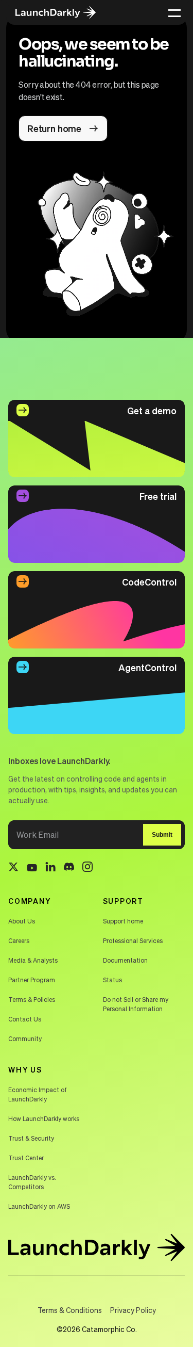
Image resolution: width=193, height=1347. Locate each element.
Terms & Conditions (70, 1309)
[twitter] (13, 868)
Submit (162, 834)
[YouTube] (32, 868)
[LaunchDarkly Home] (62, 12)
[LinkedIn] (50, 868)
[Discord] (69, 868)
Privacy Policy (133, 1309)
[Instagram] (87, 868)
